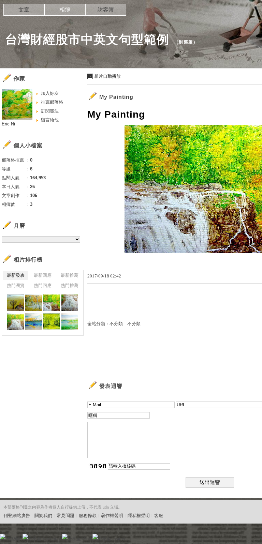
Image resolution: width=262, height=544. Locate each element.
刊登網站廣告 (16, 515)
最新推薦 (69, 275)
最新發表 (16, 275)
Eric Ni (8, 123)
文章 (23, 10)
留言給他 (50, 119)
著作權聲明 (112, 515)
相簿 (64, 10)
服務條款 (88, 515)
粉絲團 (13, 538)
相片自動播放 (107, 76)
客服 (158, 515)
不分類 (116, 323)
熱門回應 (43, 285)
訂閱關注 (50, 111)
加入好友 (50, 93)
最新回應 (43, 275)
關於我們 (43, 515)
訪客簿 (106, 10)
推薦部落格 (52, 102)
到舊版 (186, 42)
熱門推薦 (69, 285)
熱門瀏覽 (16, 285)
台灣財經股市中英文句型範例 (87, 39)
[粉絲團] (2, 536)
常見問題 (65, 515)
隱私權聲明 (139, 515)
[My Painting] (15, 302)
